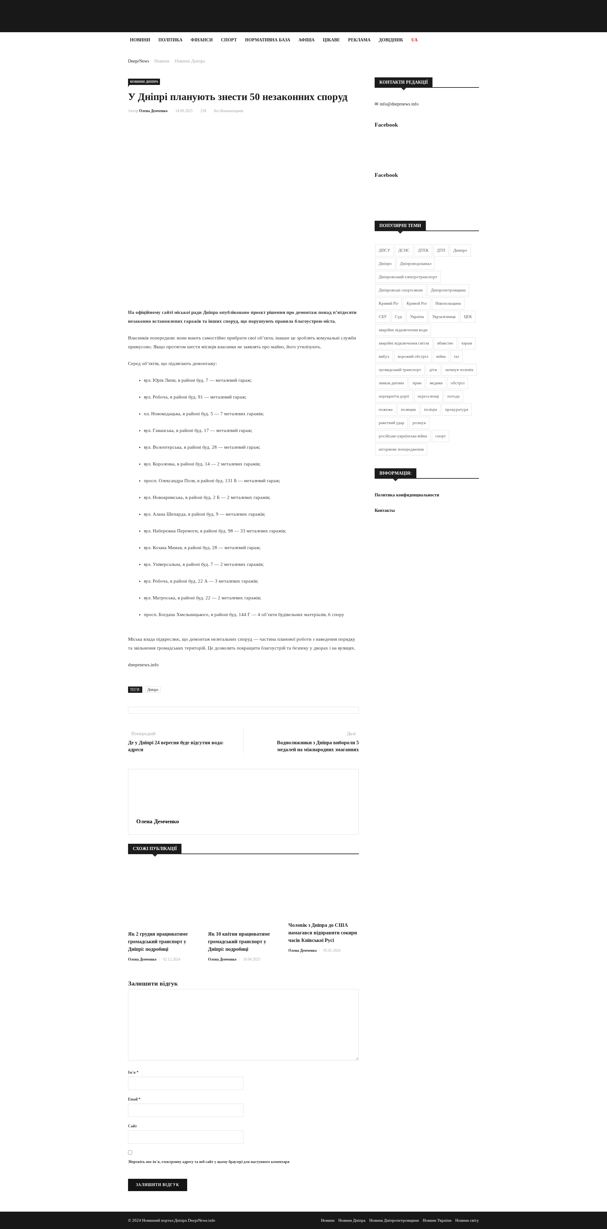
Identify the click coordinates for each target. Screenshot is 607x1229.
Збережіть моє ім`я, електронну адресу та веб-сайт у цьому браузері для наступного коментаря (209, 1162)
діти (433, 369)
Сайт (132, 1126)
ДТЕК (423, 250)
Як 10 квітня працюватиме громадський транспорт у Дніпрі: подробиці (239, 941)
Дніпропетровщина (448, 290)
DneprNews (138, 61)
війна (441, 356)
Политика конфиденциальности (407, 495)
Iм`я (133, 1072)
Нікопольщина (448, 303)
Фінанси (202, 40)
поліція (430, 409)
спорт (440, 436)
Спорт (229, 40)
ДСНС (404, 250)
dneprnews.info (143, 664)
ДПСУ (384, 250)
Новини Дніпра (190, 61)
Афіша (306, 40)
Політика (170, 40)
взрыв (467, 343)
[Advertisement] (38, 142)
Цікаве (331, 40)
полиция (408, 409)
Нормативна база (267, 40)
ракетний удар (391, 422)
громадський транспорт (400, 369)
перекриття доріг (394, 396)
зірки (416, 383)
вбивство (445, 343)
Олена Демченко (153, 111)
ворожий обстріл (413, 356)
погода (453, 396)
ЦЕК (468, 316)
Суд (398, 316)
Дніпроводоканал (415, 263)
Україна (417, 316)
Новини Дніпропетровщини (394, 1220)
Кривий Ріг (388, 303)
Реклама (359, 40)
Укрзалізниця (444, 316)
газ (456, 356)
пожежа (386, 409)
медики (436, 383)
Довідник (391, 40)
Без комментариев (228, 111)
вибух (384, 356)
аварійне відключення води (403, 329)
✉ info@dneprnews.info (397, 104)
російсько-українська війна (403, 436)
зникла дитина (391, 383)
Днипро (460, 250)
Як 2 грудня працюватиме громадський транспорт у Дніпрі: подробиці (158, 941)
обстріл (457, 383)
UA (414, 40)
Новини (140, 40)
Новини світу (467, 1220)
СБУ (383, 316)
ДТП (441, 250)
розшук (419, 422)
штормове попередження (401, 449)
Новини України (437, 1220)
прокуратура (456, 409)
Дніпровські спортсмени (401, 290)
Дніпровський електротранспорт (408, 276)
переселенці (428, 396)
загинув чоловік (459, 369)
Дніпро (152, 689)
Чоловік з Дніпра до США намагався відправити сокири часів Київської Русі (322, 932)
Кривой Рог (417, 303)
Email (134, 1099)
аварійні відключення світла (404, 343)
